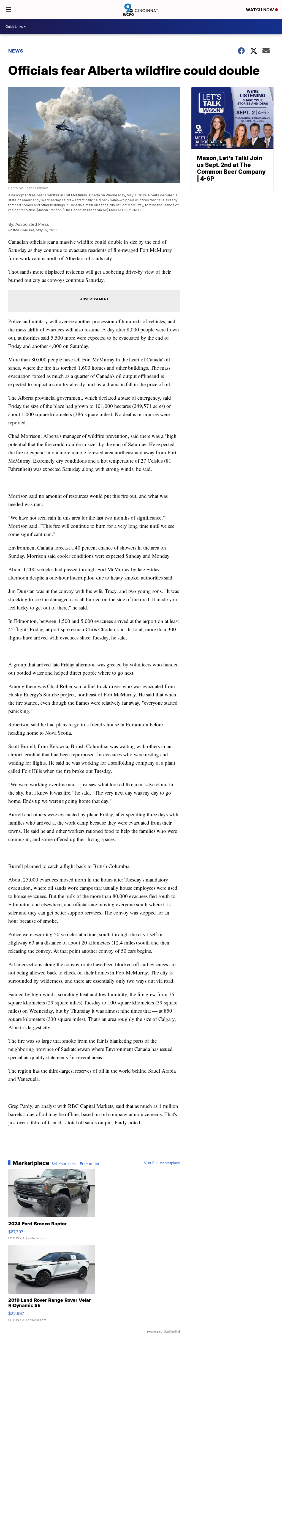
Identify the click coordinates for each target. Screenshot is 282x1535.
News (15, 51)
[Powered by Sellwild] (172, 1332)
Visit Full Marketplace (162, 1163)
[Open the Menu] (8, 9)
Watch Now (260, 9)
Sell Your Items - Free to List (75, 1164)
